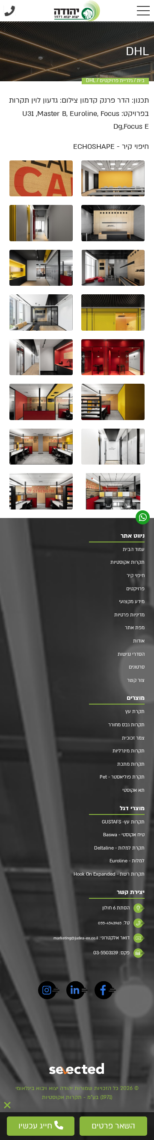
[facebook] (105, 991)
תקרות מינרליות (129, 751)
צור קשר (136, 680)
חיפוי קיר (136, 575)
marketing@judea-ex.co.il (75, 938)
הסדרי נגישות (131, 654)
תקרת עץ (135, 711)
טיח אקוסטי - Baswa (124, 835)
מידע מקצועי (132, 601)
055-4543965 (109, 923)
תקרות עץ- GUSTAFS (123, 822)
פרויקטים (135, 589)
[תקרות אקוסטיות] (77, 10)
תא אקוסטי (133, 790)
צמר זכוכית (133, 738)
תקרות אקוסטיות (127, 562)
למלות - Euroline (127, 861)
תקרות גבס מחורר (126, 725)
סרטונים (137, 667)
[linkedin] (77, 991)
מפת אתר (135, 628)
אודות (139, 641)
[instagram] (48, 991)
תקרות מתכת (131, 764)
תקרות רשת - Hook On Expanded (109, 874)
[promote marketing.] (77, 1069)
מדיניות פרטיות (129, 615)
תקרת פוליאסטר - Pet (122, 777)
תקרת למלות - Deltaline (119, 848)
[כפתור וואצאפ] (143, 517)
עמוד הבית (134, 549)
